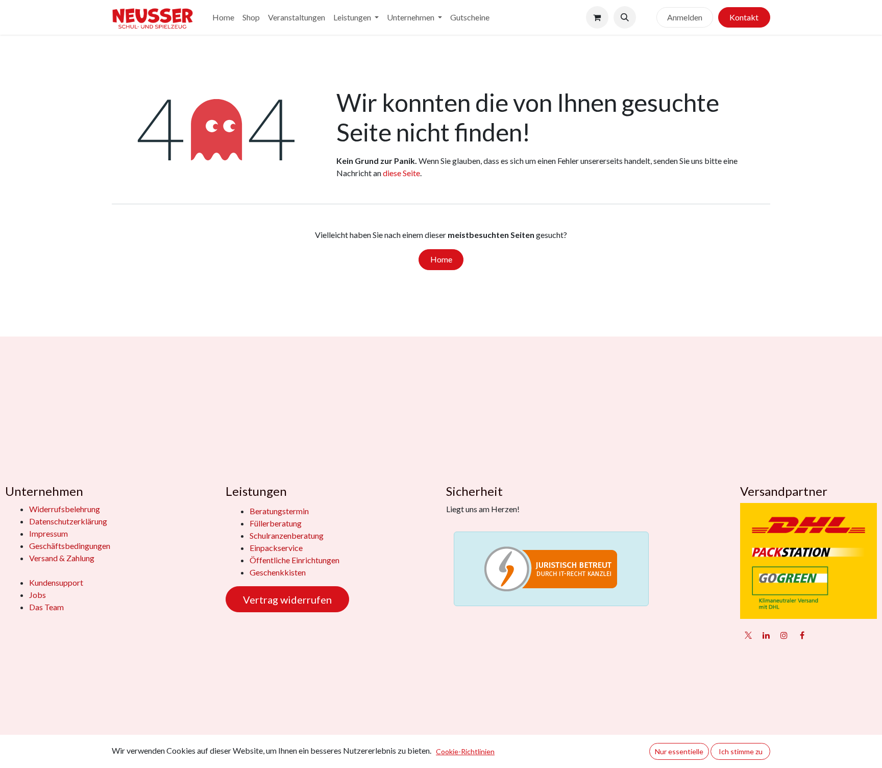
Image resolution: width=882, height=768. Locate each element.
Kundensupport (56, 582)
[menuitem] (223, 17)
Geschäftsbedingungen (69, 545)
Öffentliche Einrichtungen (294, 560)
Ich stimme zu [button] (741, 751)
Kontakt (743, 17)
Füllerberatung (276, 523)
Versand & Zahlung (61, 558)
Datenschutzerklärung (68, 521)
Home (441, 259)
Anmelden (684, 17)
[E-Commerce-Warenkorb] (597, 17)
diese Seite (401, 173)
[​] (646, 17)
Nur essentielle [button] (679, 751)
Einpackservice (276, 548)
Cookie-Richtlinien (465, 751)
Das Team (46, 607)
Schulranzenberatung (287, 535)
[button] (625, 17)
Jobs (37, 594)
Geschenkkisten (278, 572)
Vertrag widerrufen (287, 599)
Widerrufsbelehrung (64, 509)
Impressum (48, 533)
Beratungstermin (279, 511)
